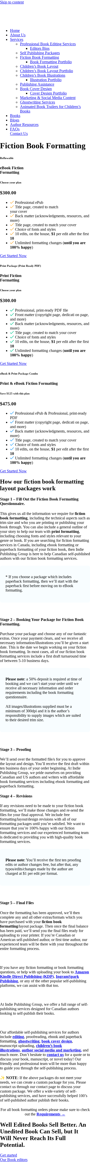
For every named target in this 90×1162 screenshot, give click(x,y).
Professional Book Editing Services (48, 44)
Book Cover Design (36, 89)
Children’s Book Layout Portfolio (46, 71)
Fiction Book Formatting (39, 57)
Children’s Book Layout (39, 66)
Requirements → (50, 1114)
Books (15, 115)
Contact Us (19, 133)
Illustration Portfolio (46, 80)
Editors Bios (40, 48)
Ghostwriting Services (37, 102)
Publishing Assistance (37, 84)
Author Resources (24, 124)
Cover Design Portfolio (48, 93)
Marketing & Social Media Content (48, 98)
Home (15, 30)
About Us (18, 35)
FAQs (15, 129)
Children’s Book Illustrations (42, 75)
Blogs (14, 120)
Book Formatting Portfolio (51, 62)
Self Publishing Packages (40, 53)
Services (16, 39)
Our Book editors (14, 1160)
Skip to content (12, 2)
